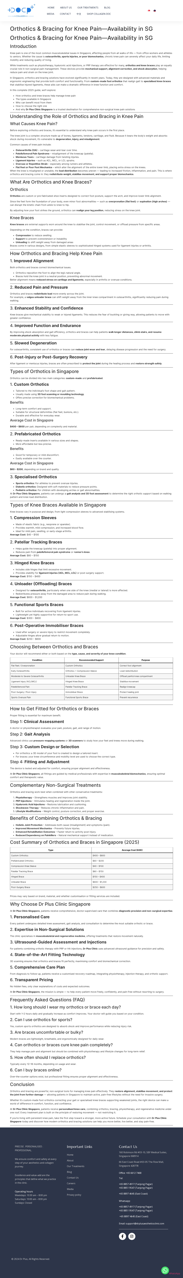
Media (50, 13)
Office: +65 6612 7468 (130, 1172)
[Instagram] (131, 1236)
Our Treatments (87, 7)
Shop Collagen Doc (99, 13)
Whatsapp (124, 1201)
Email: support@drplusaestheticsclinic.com (141, 1223)
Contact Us (73, 1177)
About (70, 1160)
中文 (79, 13)
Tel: (121, 1178)
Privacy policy (74, 1194)
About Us (66, 7)
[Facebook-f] (122, 1236)
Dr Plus (24, 1259)
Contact (65, 13)
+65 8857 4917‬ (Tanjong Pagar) (136, 1184)
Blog (107, 7)
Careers (71, 1183)
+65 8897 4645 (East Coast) (133, 1193)
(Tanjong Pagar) (146, 1206)
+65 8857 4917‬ (127, 1206)
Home (51, 7)
